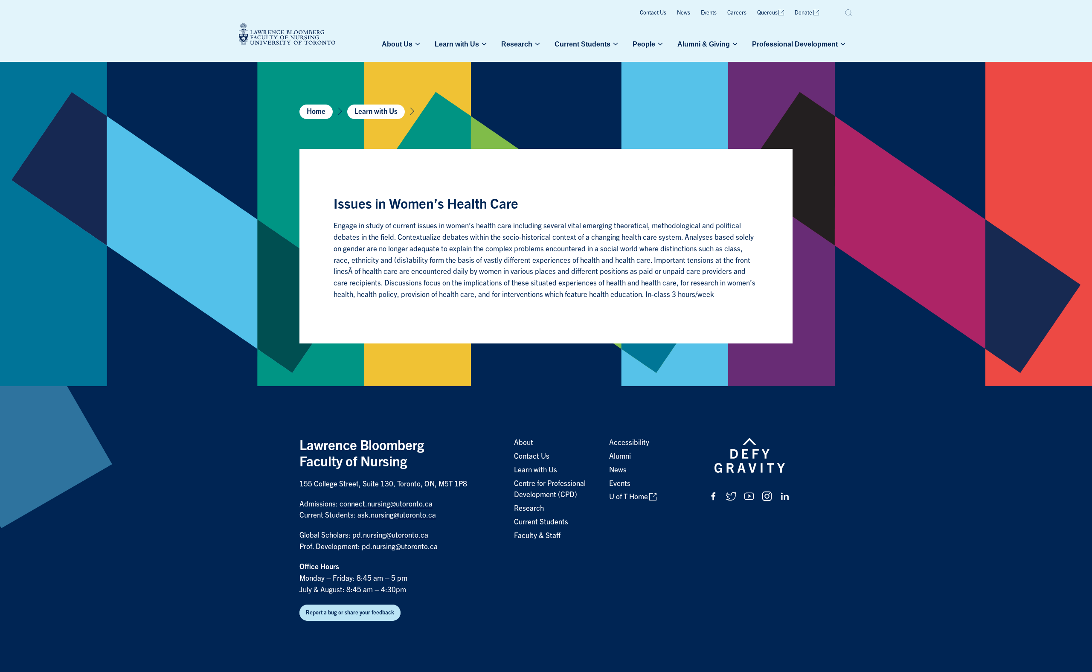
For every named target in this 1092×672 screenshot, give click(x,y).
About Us (397, 44)
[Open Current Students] (614, 44)
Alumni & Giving (703, 44)
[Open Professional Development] (842, 44)
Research (516, 44)
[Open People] (659, 44)
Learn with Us (457, 44)
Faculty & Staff (537, 535)
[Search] (849, 13)
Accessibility (629, 442)
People (644, 44)
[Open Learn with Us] (483, 44)
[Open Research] (536, 44)
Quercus (767, 12)
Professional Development (795, 44)
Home (316, 111)
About (523, 442)
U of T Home (628, 496)
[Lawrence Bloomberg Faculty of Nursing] (287, 35)
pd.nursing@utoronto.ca (390, 535)
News (683, 12)
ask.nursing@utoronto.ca (396, 515)
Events (709, 12)
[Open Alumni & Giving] (734, 44)
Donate (803, 12)
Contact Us (653, 12)
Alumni (620, 456)
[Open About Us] (416, 44)
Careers (736, 12)
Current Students (582, 44)
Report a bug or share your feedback (350, 612)
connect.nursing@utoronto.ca (386, 504)
